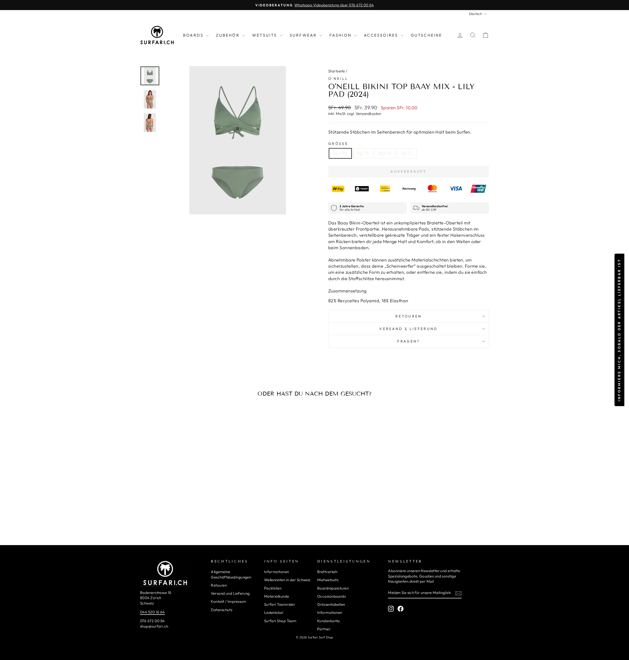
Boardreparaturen (333, 588)
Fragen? (408, 341)
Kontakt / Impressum (228, 601)
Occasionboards (331, 596)
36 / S (363, 153)
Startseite (336, 71)
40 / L (406, 153)
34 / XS (340, 153)
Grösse (338, 143)
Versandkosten (368, 113)
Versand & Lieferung (408, 329)
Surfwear (304, 35)
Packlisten (273, 588)
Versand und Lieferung (230, 593)
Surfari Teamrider (279, 604)
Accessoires (382, 35)
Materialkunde (276, 596)
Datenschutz (221, 609)
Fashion (341, 35)
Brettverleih (327, 571)
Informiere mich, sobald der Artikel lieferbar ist (619, 330)
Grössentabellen (331, 604)
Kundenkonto (328, 621)
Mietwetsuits (327, 580)
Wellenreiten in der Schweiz (287, 580)
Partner (323, 629)
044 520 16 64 (152, 612)
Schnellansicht (182, 486)
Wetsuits (265, 35)
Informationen (276, 571)
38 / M (384, 153)
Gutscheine (426, 35)
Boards (194, 35)
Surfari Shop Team (280, 621)
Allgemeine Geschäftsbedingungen (231, 574)
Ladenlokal (273, 612)
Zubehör (228, 35)
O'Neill (338, 78)
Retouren (408, 316)
